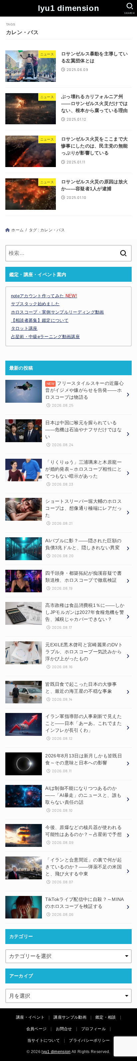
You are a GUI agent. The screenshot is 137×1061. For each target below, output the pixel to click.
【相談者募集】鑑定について (39, 320)
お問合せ (64, 1029)
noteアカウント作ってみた (44, 295)
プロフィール (93, 1029)
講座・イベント (30, 1017)
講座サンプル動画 (70, 1017)
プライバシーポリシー (89, 1040)
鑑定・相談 (105, 1017)
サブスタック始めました (35, 303)
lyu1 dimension (68, 8)
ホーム (17, 230)
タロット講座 (24, 328)
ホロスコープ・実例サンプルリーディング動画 (57, 312)
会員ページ (36, 1029)
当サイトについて (43, 1040)
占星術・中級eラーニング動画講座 (45, 336)
